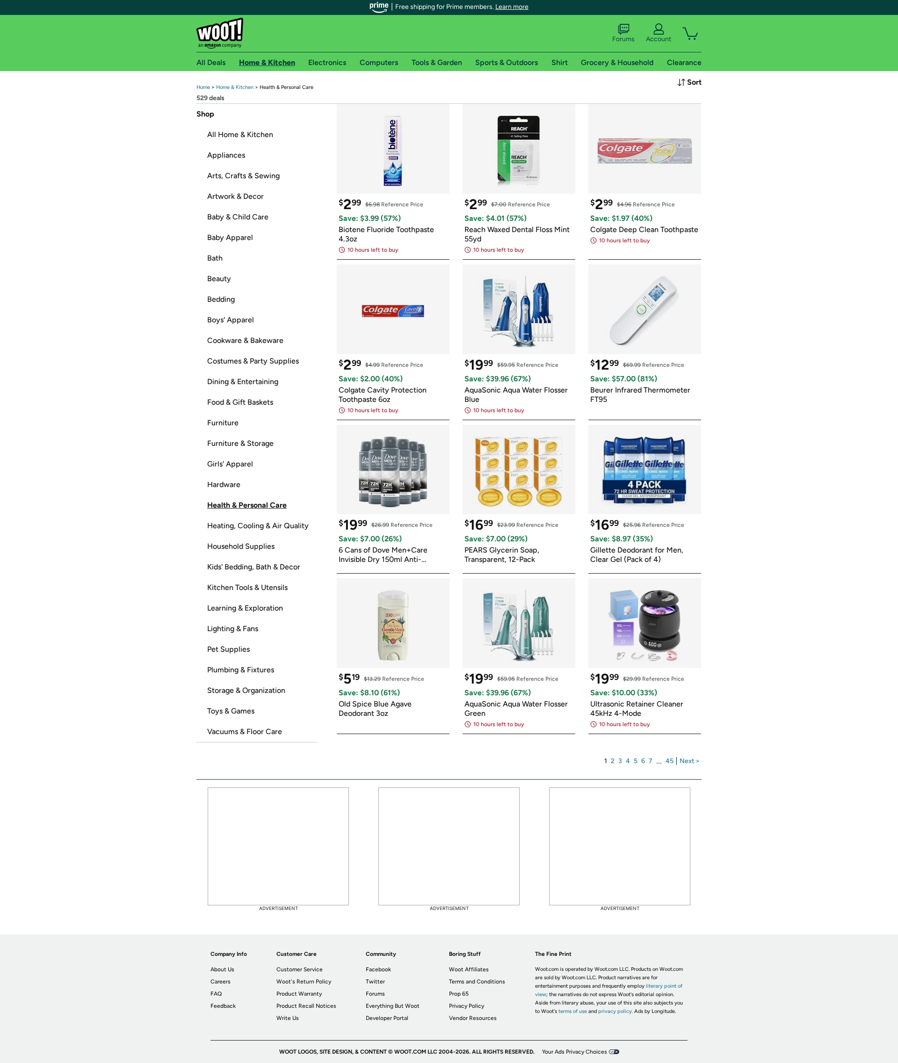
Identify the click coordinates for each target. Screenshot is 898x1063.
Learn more (512, 7)
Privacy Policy (466, 1006)
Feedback (223, 1006)
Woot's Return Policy (303, 981)
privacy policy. (615, 1011)
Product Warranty (299, 993)
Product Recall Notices (306, 1006)
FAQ (216, 993)
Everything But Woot (393, 1006)
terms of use (572, 1011)
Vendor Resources (473, 1018)
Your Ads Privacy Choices (574, 1051)
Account (658, 39)
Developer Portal (387, 1018)
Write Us (287, 1018)
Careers (220, 981)
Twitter (375, 981)
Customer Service (299, 969)
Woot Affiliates (469, 969)
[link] (203, 87)
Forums (623, 39)
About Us (222, 969)
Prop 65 (459, 993)
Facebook (378, 969)
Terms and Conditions (477, 981)
